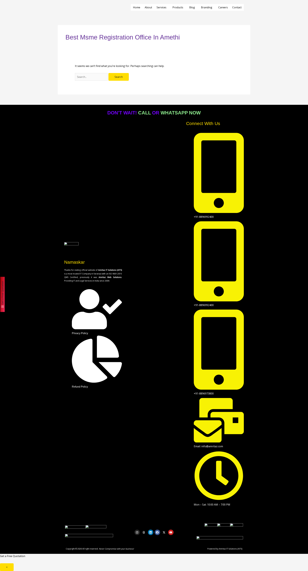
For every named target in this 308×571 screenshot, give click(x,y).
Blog (192, 7)
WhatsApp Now (181, 112)
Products (177, 7)
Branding (206, 7)
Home (136, 7)
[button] (162, 7)
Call (144, 112)
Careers (223, 7)
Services (161, 7)
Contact (237, 7)
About (148, 7)
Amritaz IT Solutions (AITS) (230, 548)
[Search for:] (91, 77)
